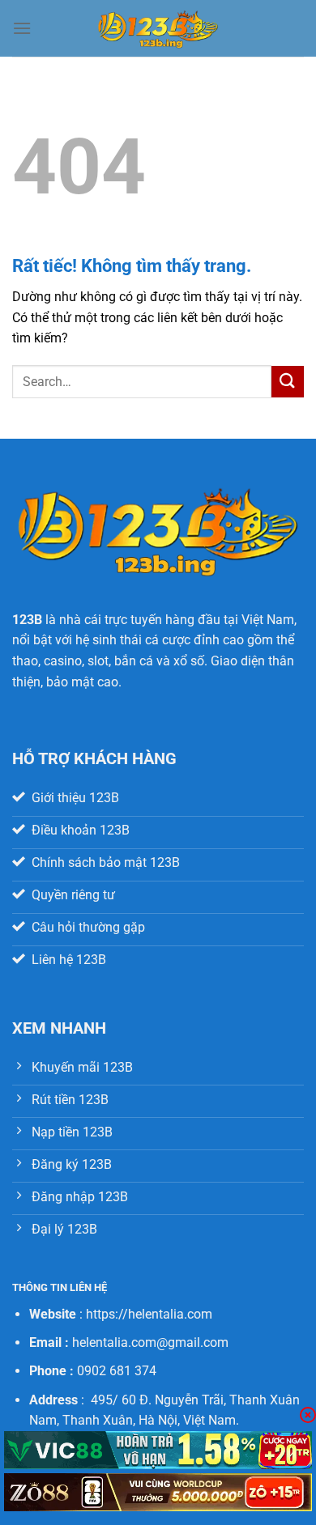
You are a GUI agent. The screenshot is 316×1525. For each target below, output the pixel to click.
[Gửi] (287, 381)
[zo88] (158, 1492)
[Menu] (22, 28)
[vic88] (158, 1450)
